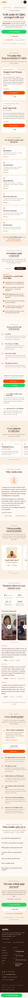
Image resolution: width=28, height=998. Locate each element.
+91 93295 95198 (9, 40)
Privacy (3, 987)
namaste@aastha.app (20, 960)
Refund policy (12, 985)
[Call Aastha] (21, 2)
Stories (3, 960)
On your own (8, 268)
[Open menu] (25, 2)
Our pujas (4, 950)
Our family (4, 958)
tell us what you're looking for (13, 240)
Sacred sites (5, 955)
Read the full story (20, 515)
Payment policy (20, 985)
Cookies (8, 987)
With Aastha (20, 268)
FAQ (3, 963)
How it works (5, 953)
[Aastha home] (4, 2)
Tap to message (19, 955)
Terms (12, 987)
